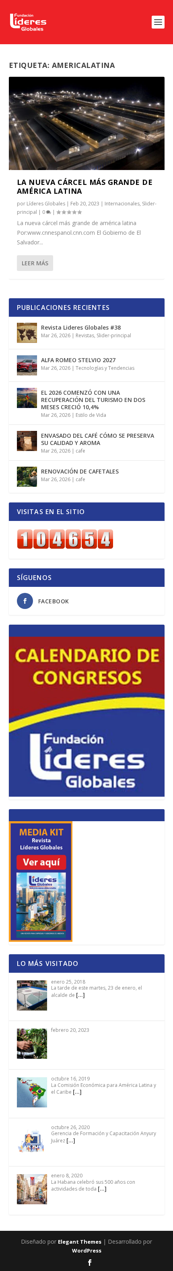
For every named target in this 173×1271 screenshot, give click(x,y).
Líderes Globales (46, 203)
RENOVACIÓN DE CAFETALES (80, 471)
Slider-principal (114, 335)
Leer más (35, 263)
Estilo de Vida (91, 415)
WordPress (86, 1250)
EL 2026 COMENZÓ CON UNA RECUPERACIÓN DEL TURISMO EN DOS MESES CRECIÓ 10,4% (93, 400)
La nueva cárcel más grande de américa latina (85, 186)
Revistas (85, 335)
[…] (80, 994)
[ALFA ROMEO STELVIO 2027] (27, 365)
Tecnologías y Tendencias (105, 368)
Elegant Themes (79, 1241)
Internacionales (122, 203)
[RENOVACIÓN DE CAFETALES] (27, 477)
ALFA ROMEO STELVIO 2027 (78, 360)
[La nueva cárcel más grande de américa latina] (87, 123)
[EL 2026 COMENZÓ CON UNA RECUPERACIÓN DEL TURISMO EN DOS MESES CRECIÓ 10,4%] (27, 398)
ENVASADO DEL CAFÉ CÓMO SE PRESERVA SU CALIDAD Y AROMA (97, 439)
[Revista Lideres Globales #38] (27, 333)
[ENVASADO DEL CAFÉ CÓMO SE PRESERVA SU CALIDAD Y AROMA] (27, 441)
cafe (80, 450)
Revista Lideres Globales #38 (81, 327)
